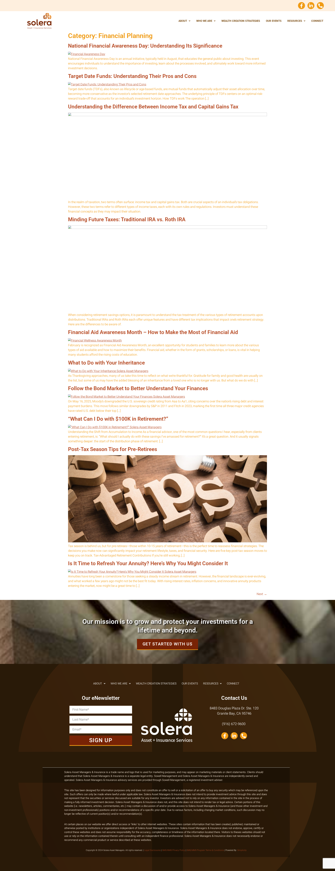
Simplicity (242, 850)
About (182, 20)
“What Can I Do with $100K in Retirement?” (118, 419)
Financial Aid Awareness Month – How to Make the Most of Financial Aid (153, 332)
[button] (184, 21)
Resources (294, 20)
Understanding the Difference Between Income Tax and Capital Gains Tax (153, 107)
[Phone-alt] (320, 5)
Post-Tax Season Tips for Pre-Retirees (112, 449)
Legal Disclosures (152, 850)
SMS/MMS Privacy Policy (173, 850)
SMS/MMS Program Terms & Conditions (205, 850)
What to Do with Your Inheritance (106, 363)
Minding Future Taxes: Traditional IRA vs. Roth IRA (126, 219)
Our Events (273, 20)
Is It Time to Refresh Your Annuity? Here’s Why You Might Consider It (148, 563)
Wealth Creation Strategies (240, 20)
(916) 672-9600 (234, 723)
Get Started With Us (168, 644)
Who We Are (204, 20)
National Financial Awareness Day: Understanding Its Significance (145, 46)
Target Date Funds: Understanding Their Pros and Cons (132, 76)
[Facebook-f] (301, 5)
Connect (317, 20)
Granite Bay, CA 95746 (234, 713)
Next (262, 594)
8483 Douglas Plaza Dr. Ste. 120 (234, 708)
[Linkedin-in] (310, 5)
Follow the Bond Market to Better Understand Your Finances (138, 388)
